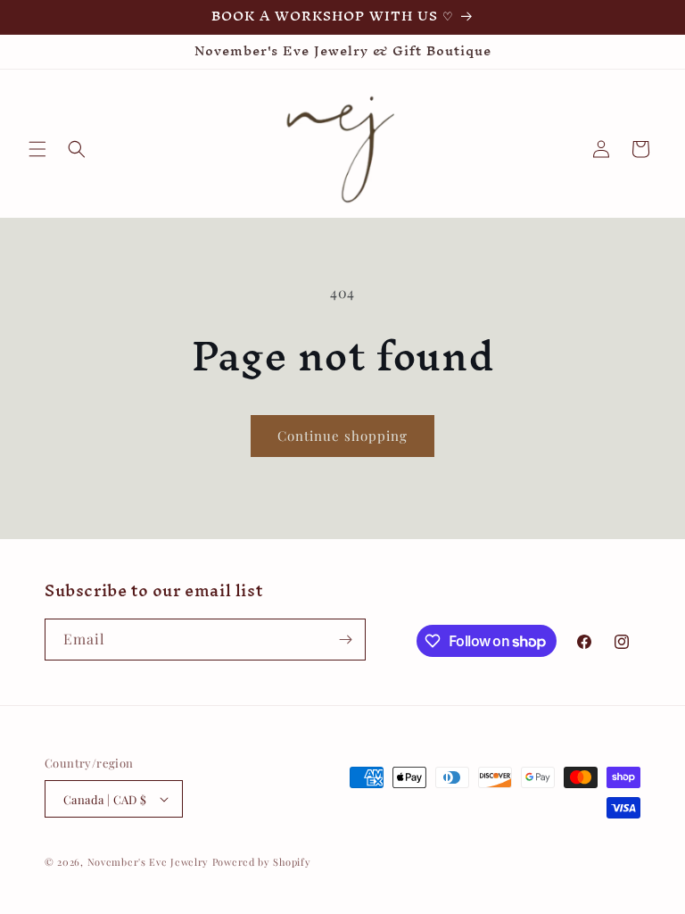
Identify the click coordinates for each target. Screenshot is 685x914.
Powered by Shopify (261, 861)
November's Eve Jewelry (148, 861)
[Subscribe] (345, 640)
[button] (37, 149)
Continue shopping (342, 436)
